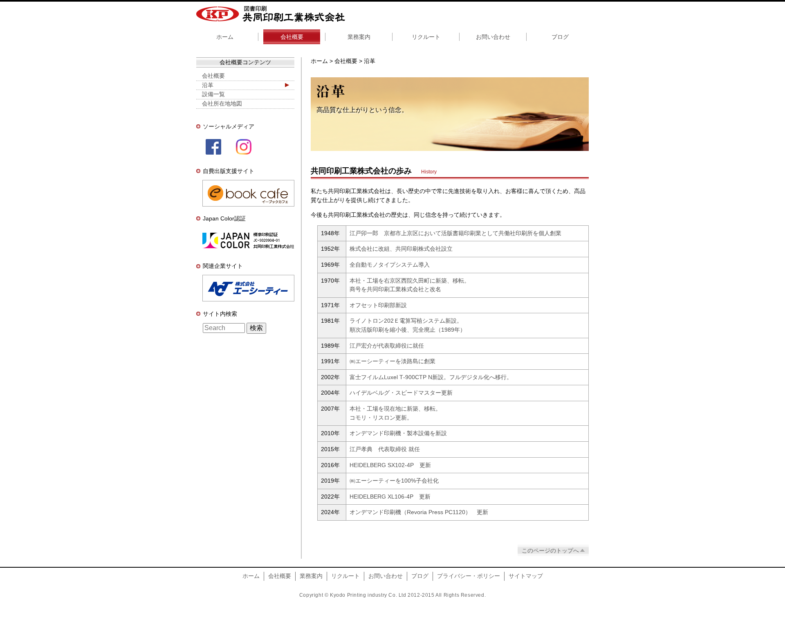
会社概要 (291, 37)
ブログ (560, 37)
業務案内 (359, 37)
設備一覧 (213, 94)
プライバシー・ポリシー (468, 576)
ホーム (224, 37)
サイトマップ (526, 576)
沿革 (207, 85)
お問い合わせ (493, 37)
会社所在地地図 (222, 103)
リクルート (426, 37)
